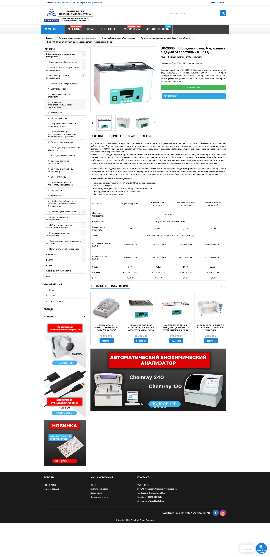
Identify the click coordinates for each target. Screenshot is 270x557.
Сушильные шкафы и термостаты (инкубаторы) (60, 183)
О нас (51, 290)
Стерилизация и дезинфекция (63, 211)
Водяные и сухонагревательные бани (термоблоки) (60, 104)
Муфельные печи (59, 118)
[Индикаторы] (65, 442)
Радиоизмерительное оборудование (58, 234)
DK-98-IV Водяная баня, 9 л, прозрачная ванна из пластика (210, 327)
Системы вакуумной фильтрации (59, 162)
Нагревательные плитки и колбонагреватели (62, 124)
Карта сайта (96, 493)
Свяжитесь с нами (99, 497)
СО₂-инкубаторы (59, 177)
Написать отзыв (194, 63)
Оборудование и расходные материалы (60, 55)
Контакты (53, 295)
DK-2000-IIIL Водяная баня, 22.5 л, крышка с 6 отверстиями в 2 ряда (176, 327)
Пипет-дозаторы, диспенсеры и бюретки (64, 148)
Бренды (49, 309)
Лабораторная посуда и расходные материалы (59, 226)
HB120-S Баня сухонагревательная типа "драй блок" (106, 327)
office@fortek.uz (94, 3)
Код (163, 57)
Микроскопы (57, 113)
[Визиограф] (65, 393)
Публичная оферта (99, 489)
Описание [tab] (97, 136)
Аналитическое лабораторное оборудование (62, 68)
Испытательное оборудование (64, 249)
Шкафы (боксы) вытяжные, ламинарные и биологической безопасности (62, 203)
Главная (49, 48)
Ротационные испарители (63, 155)
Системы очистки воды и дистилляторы (61, 170)
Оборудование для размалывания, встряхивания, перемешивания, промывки (62, 134)
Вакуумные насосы (60, 89)
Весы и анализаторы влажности (59, 95)
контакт (143, 477)
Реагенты (51, 254)
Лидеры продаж (51, 489)
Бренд (171, 57)
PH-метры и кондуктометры (64, 83)
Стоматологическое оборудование (57, 218)
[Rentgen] (65, 344)
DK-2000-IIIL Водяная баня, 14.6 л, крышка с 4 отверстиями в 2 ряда (141, 327)
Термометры (57, 196)
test (48, 276)
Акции (49, 265)
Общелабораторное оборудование (57, 76)
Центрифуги (56, 190)
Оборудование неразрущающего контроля (63, 242)
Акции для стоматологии (58, 271)
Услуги (49, 260)
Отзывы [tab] (145, 136)
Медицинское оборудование (63, 62)
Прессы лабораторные (62, 142)
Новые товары (55, 301)
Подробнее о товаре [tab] (122, 136)
